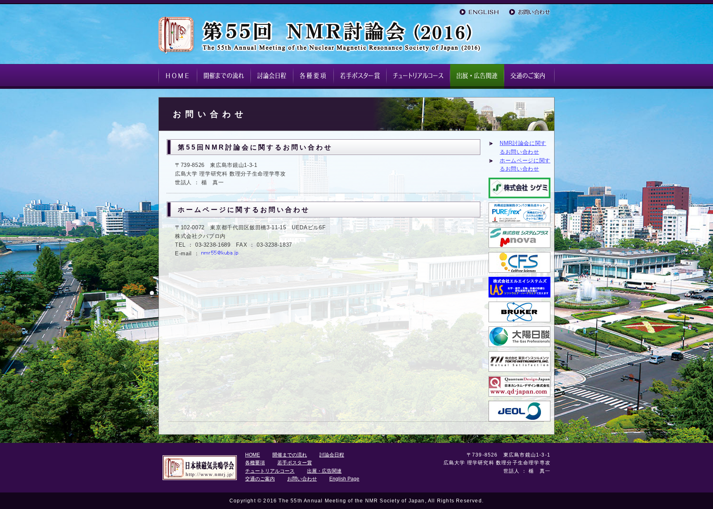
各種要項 (255, 463)
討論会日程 (331, 455)
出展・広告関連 (324, 471)
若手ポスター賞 (294, 463)
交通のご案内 (260, 479)
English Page (344, 479)
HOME (252, 455)
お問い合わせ (302, 479)
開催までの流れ (289, 455)
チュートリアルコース (270, 471)
